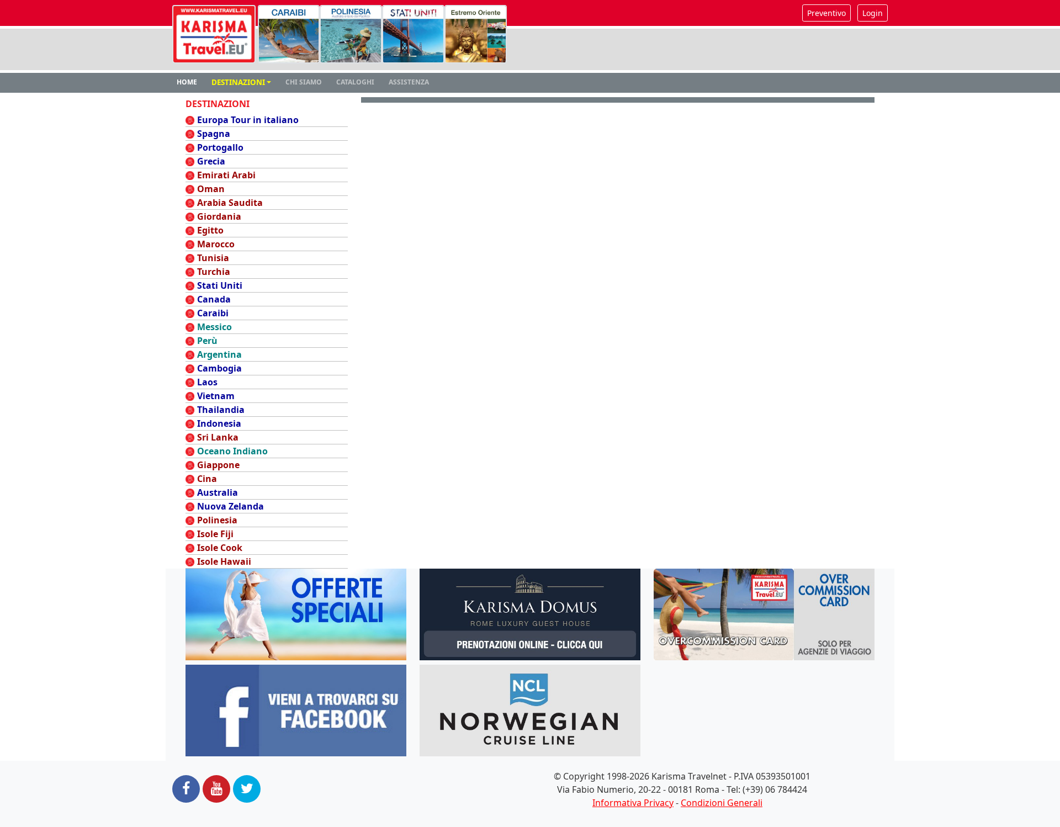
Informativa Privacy (633, 803)
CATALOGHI (355, 82)
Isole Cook (219, 548)
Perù (207, 341)
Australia (217, 492)
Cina (207, 479)
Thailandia (221, 410)
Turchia (213, 272)
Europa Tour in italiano (248, 120)
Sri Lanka (218, 437)
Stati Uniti (219, 285)
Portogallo (220, 147)
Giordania (219, 216)
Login (872, 13)
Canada (214, 299)
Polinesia (217, 520)
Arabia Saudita (230, 203)
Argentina (219, 354)
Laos (207, 382)
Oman (211, 189)
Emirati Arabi (226, 175)
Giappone (218, 465)
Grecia (211, 161)
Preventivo (826, 13)
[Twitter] (247, 789)
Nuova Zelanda (230, 506)
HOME (187, 82)
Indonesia (219, 423)
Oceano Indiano (232, 451)
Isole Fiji (215, 534)
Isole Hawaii (224, 561)
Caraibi (213, 313)
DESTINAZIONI (238, 82)
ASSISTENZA (409, 82)
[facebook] (186, 789)
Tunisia (213, 258)
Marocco (216, 244)
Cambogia (219, 368)
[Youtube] (216, 789)
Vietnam (216, 396)
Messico (214, 327)
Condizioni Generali (721, 803)
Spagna (213, 134)
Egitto (210, 230)
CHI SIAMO (303, 82)
